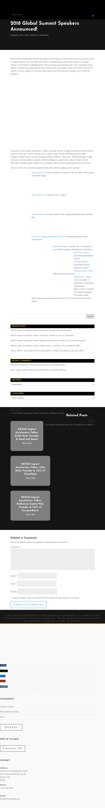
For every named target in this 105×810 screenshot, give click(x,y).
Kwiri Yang (14, 370)
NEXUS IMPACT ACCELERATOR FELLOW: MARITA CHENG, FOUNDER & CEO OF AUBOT (47, 350)
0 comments (43, 35)
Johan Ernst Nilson (81, 252)
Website (13, 591)
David (15, 35)
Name (13, 576)
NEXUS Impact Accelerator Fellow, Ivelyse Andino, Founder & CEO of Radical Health (45, 345)
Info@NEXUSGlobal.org (9, 799)
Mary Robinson (38, 172)
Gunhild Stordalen (60, 246)
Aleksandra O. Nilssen (83, 277)
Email (13, 584)
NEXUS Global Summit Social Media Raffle (47, 365)
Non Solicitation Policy (9, 711)
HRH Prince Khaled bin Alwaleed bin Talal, (49, 236)
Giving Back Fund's (16, 618)
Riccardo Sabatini (81, 261)
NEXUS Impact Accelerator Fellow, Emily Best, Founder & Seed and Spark (40, 330)
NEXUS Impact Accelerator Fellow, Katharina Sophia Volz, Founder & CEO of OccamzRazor (48, 340)
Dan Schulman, (38, 195)
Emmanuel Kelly (80, 271)
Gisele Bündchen (38, 214)
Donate (11, 727)
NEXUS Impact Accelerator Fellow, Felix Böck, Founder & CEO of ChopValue (42, 335)
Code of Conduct (7, 706)
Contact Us (12, 748)
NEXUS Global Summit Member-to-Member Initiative (44, 370)
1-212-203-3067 (6, 788)
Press (2, 717)
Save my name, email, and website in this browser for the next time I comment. (47, 598)
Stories (33, 35)
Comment (15, 547)
